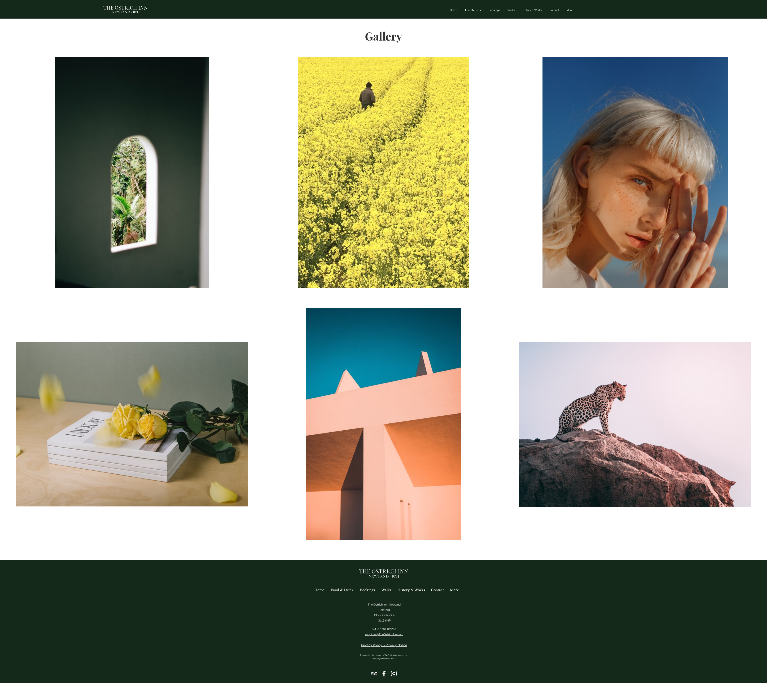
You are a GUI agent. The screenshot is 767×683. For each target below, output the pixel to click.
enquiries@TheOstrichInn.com (384, 634)
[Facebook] (384, 673)
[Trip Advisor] (374, 673)
